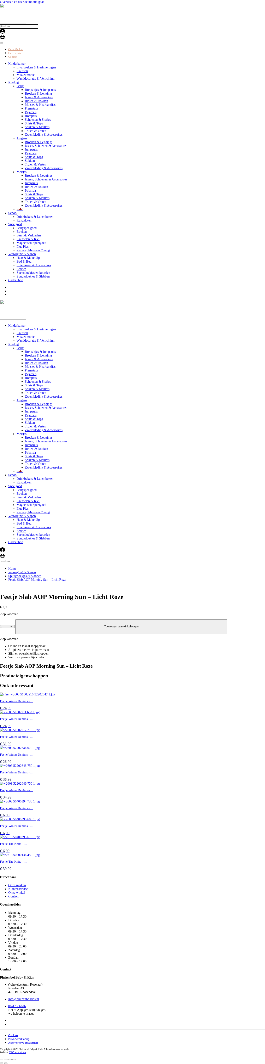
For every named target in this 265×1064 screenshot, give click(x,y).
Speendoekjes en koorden (33, 272)
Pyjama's (30, 112)
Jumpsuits (31, 149)
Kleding (13, 82)
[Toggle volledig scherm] (5, 1059)
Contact (12, 56)
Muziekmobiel (26, 75)
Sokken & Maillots (37, 127)
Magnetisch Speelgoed (31, 243)
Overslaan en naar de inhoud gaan (22, 2)
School (12, 213)
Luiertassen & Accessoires (34, 265)
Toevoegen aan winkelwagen (121, 626)
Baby (20, 86)
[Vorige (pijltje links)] (1, 1063)
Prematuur (31, 108)
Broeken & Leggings (38, 93)
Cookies (13, 1035)
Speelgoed (15, 224)
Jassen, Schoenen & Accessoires (46, 145)
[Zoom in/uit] (1, 1059)
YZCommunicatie (17, 1052)
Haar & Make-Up (28, 257)
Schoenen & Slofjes (38, 119)
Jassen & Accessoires (39, 97)
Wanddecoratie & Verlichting (35, 78)
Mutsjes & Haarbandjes (40, 104)
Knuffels (22, 71)
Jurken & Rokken (36, 101)
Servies (21, 269)
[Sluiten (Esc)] (14, 1059)
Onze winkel (15, 53)
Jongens (22, 138)
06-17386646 (17, 1006)
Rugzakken (24, 220)
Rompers (31, 116)
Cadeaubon (15, 280)
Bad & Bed (24, 261)
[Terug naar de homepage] (13, 22)
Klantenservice (18, 889)
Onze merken (17, 885)
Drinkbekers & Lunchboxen (35, 216)
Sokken (30, 160)
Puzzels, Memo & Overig (33, 250)
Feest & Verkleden (29, 235)
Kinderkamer (16, 63)
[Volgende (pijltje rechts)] (5, 1063)
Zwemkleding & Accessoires (44, 134)
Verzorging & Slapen (22, 254)
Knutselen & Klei (28, 239)
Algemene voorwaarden (23, 1043)
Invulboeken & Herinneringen (36, 67)
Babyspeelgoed (27, 228)
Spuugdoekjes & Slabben (33, 276)
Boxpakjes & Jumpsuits (40, 89)
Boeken (22, 231)
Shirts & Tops (34, 123)
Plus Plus (23, 246)
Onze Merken (15, 49)
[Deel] (10, 1059)
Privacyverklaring (19, 1039)
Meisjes (21, 172)
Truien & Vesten (35, 131)
